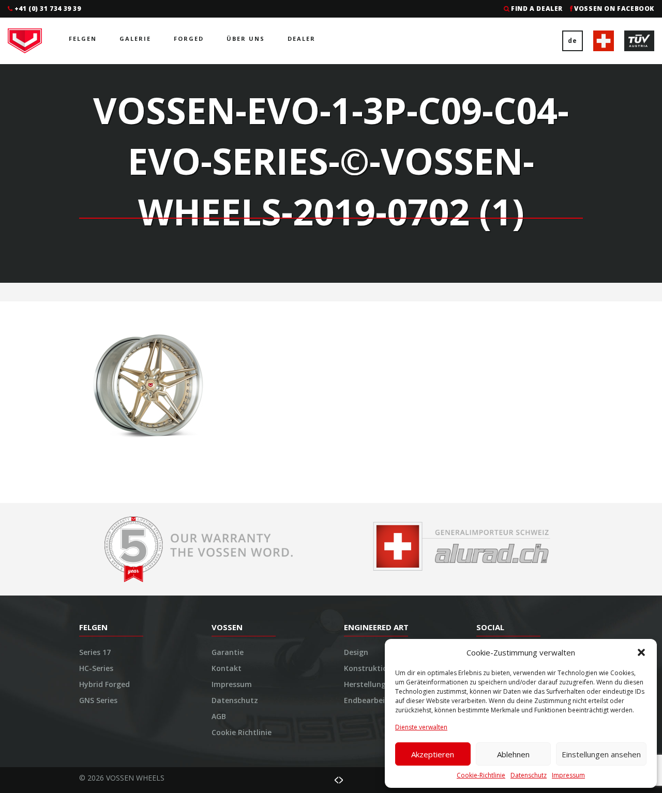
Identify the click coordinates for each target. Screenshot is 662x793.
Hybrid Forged (104, 684)
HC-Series (96, 668)
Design (356, 652)
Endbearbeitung (373, 700)
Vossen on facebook (614, 8)
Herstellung (365, 684)
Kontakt (227, 668)
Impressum (568, 775)
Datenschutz (528, 775)
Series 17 (95, 652)
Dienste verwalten (421, 727)
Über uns (246, 38)
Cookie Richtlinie (242, 732)
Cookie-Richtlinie (481, 775)
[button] (641, 652)
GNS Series (98, 700)
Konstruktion (368, 668)
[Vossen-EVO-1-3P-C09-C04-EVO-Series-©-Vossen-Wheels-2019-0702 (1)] (148, 383)
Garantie (228, 652)
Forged (189, 38)
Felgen (83, 38)
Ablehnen (513, 754)
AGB (219, 716)
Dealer (301, 38)
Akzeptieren (432, 754)
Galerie (135, 38)
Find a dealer (537, 8)
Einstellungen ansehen (601, 754)
